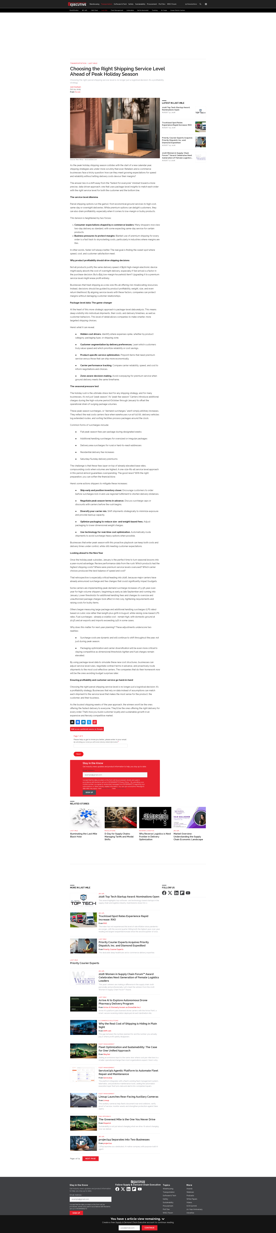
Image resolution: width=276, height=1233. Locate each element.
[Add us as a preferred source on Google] (95, 722)
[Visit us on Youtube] (188, 893)
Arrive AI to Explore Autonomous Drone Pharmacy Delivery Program (123, 1002)
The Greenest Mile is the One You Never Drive (127, 1119)
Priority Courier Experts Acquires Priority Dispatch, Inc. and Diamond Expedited (177, 140)
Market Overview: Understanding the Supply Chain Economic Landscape (188, 836)
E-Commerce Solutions (108, 1020)
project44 (107, 1143)
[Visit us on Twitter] (170, 893)
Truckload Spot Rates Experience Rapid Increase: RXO (177, 123)
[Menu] (206, 4)
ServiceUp (107, 1078)
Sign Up (89, 792)
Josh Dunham (75, 87)
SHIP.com (107, 1031)
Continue (149, 1228)
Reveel (77, 92)
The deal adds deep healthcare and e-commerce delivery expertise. (127, 952)
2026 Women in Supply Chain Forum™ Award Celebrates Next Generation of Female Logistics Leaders (177, 155)
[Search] (200, 4)
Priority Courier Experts (113, 949)
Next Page (90, 1159)
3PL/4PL (176, 830)
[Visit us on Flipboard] (182, 893)
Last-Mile (92, 63)
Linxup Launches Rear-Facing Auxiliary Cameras (128, 1096)
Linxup (106, 1100)
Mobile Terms (106, 788)
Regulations (110, 830)
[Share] (78, 722)
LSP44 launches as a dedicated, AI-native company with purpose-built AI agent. (128, 1147)
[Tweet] (89, 722)
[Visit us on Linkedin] (176, 893)
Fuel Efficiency (105, 1116)
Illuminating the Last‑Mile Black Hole (83, 835)
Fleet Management (106, 1044)
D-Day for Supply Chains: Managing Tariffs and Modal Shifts (119, 836)
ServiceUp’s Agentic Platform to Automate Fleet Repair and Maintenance (128, 1072)
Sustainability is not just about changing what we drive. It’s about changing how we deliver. (129, 1127)
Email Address (89, 770)
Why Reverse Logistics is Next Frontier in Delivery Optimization (155, 836)
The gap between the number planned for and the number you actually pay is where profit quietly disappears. (128, 1035)
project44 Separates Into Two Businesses (124, 1139)
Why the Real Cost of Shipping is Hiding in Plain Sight (128, 1025)
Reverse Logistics (146, 830)
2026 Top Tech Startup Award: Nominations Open (176, 108)
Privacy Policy (121, 788)
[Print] (72, 722)
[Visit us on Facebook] (164, 893)
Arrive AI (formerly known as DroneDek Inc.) (122, 1007)
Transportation (78, 63)
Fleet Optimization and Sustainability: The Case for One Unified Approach (128, 1049)
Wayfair (106, 1054)
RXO (105, 923)
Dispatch (107, 1123)
